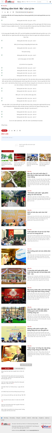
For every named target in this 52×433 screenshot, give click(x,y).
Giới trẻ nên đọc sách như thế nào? (37, 213)
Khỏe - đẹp (34, 417)
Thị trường (12, 417)
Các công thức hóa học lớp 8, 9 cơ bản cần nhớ (12, 399)
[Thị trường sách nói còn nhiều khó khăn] (13, 257)
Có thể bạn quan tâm (8, 151)
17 (13, 383)
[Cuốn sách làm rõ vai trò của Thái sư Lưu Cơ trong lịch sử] (13, 237)
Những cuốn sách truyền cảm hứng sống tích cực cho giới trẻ (37, 329)
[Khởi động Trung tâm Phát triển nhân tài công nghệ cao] (32, 157)
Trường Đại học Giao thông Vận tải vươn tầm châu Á (6, 164)
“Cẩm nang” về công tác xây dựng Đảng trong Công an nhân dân (38, 349)
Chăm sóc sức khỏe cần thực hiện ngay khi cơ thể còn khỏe (44, 164)
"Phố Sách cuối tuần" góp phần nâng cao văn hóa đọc (37, 193)
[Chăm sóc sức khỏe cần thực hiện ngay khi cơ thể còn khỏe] (45, 157)
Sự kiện (2, 420)
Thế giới (18, 417)
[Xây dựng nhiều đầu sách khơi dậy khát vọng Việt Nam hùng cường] (13, 295)
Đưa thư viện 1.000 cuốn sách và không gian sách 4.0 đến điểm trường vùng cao (38, 311)
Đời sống (6, 417)
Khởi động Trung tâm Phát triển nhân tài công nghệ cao (32, 164)
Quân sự (47, 417)
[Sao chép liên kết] (10, 12)
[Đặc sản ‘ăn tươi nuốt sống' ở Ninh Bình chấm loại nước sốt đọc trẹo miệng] (13, 179)
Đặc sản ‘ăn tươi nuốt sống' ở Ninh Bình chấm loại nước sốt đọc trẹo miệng (38, 175)
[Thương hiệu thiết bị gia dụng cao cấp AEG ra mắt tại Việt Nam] (19, 157)
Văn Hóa (5, 5)
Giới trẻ (29, 417)
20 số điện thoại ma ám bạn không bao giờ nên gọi (13, 391)
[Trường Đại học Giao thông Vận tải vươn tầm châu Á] (7, 157)
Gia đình (24, 417)
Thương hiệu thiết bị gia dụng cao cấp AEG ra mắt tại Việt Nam (19, 164)
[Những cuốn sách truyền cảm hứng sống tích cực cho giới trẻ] (13, 334)
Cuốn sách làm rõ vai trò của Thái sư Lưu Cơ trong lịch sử (38, 232)
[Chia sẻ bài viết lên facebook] (2, 12)
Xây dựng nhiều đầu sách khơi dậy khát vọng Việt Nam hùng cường (38, 290)
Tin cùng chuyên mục (8, 168)
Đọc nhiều (7, 368)
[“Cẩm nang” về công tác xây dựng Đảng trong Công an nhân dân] (13, 354)
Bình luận (4, 130)
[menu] (2, 1)
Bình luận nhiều (19, 368)
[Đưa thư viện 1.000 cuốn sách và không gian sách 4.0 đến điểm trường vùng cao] (13, 315)
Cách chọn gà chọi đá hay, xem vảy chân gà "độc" (12, 395)
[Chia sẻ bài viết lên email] (8, 12)
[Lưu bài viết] (13, 12)
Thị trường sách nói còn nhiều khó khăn (38, 252)
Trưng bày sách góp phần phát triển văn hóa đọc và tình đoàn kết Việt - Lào (38, 272)
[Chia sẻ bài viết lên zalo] (5, 12)
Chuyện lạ (41, 417)
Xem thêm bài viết (26, 364)
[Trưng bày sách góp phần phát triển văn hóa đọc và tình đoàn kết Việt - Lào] (13, 276)
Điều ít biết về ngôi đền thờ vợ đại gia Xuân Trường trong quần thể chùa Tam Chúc (13, 410)
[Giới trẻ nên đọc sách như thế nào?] (13, 218)
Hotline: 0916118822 (32, 1)
